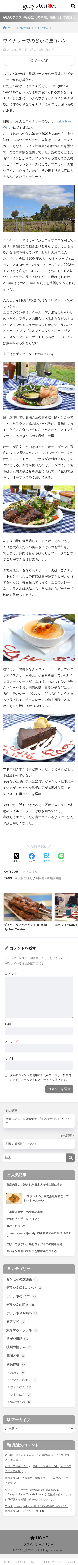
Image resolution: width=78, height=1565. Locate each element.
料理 (41, 878)
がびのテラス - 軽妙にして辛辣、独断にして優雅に (39, 17)
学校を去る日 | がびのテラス (21, 1511)
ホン (33, 1562)
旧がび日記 (17, 1338)
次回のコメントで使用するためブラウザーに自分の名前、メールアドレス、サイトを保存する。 (40, 1077)
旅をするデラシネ (21, 1330)
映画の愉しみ (18, 1347)
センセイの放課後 (21, 1279)
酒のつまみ (20, 1402)
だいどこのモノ (23, 1379)
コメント (13, 973)
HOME (41, 1537)
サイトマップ (20, 1562)
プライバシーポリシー (38, 1544)
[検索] (70, 1157)
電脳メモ (15, 1355)
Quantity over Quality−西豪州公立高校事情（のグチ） (36, 1506)
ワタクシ (46, 1562)
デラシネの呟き (20, 1304)
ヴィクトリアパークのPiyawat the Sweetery (30, 1489)
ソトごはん (30, 871)
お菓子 (17, 1372)
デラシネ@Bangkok (23, 1287)
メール (11, 1041)
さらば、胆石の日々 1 (18, 1454)
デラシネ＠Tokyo (21, 1313)
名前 (10, 1024)
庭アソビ (15, 1321)
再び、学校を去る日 (16, 1466)
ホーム (7, 1562)
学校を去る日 (13, 1478)
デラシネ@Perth (21, 1296)
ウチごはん (20, 1387)
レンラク (72, 1562)
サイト (9, 1058)
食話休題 (55, 878)
